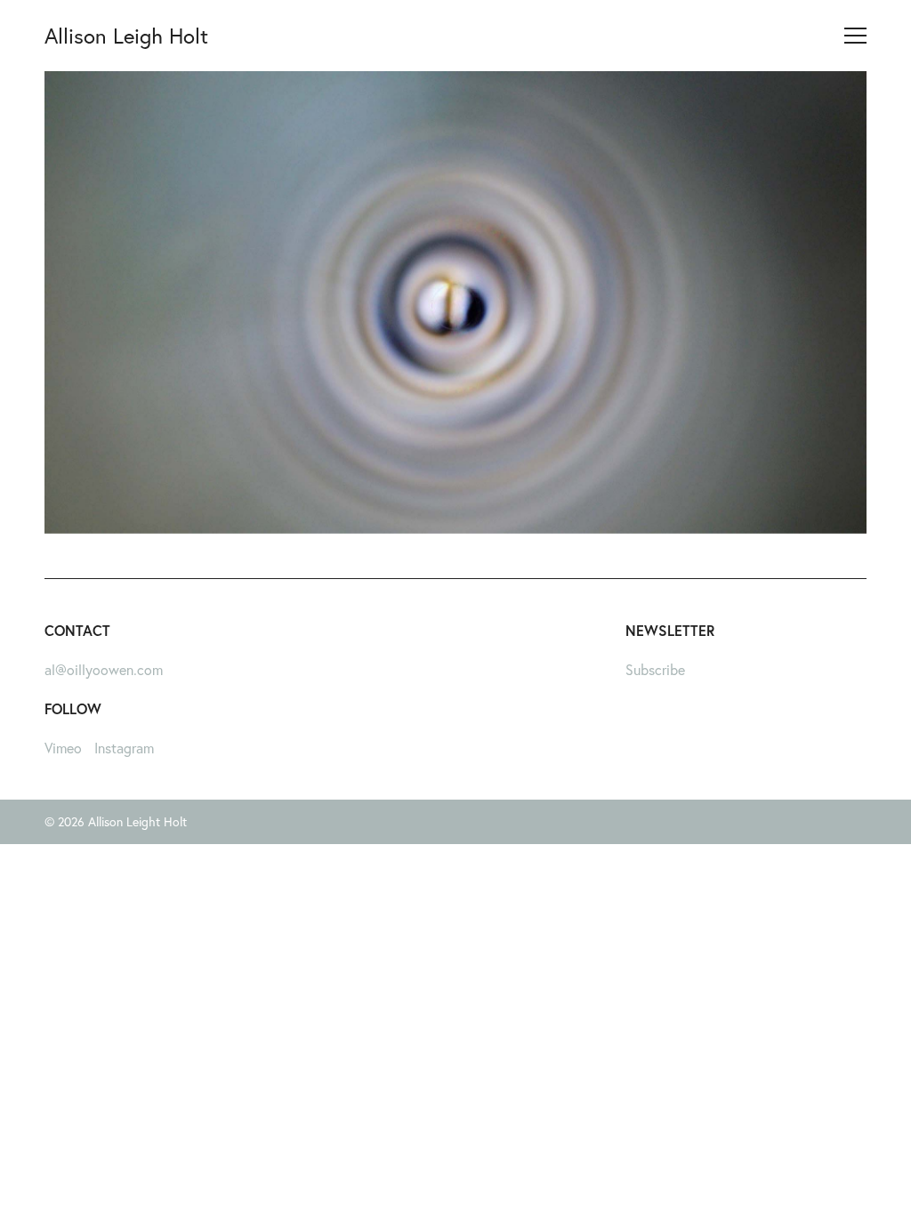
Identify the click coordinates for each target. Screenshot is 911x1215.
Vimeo (63, 747)
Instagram (124, 747)
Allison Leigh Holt (126, 35)
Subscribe (655, 669)
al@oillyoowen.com (103, 669)
